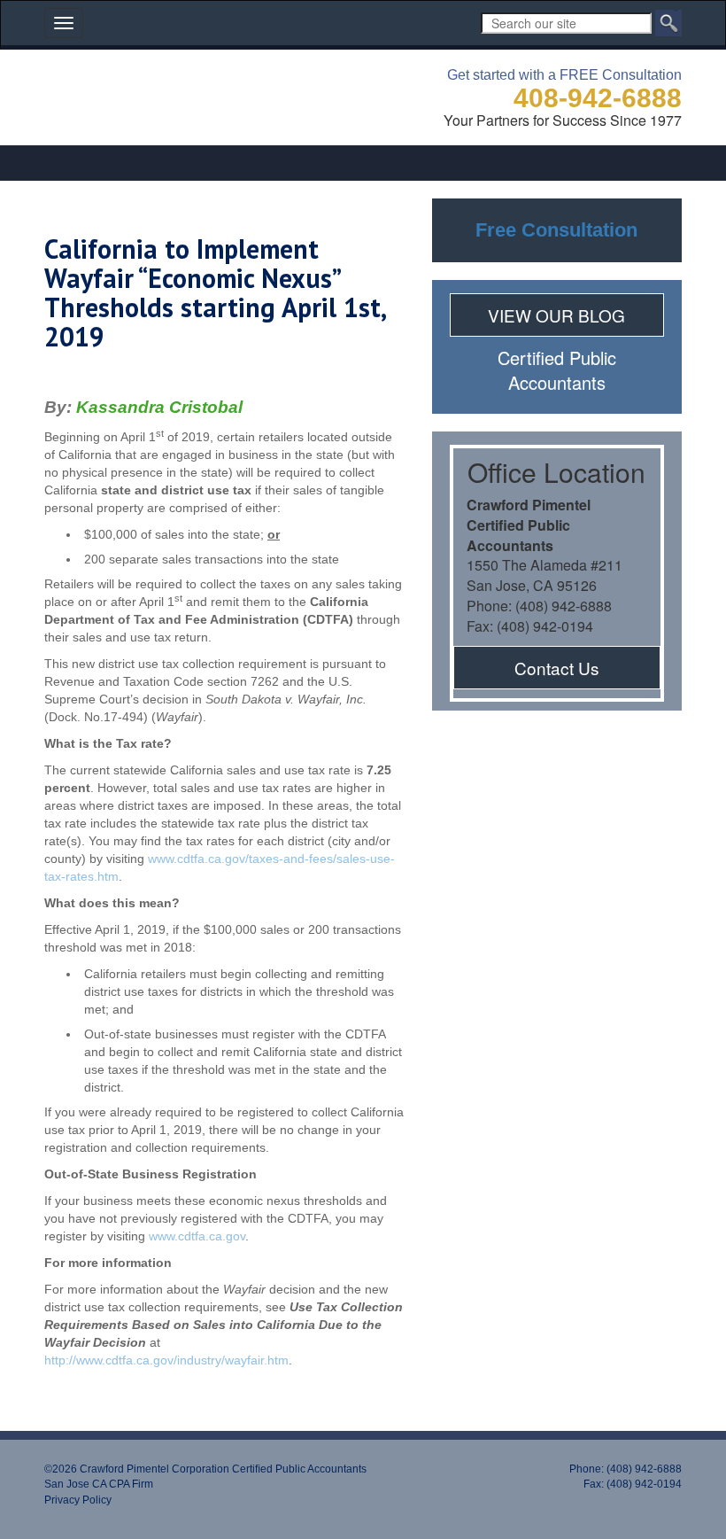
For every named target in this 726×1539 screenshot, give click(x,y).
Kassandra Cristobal (159, 407)
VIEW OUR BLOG (556, 315)
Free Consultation (556, 230)
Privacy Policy (78, 1500)
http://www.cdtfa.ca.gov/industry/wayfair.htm (166, 1360)
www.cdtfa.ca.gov (197, 1236)
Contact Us (556, 668)
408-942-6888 (598, 98)
